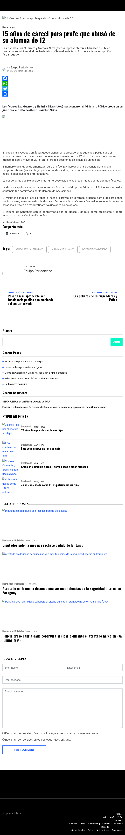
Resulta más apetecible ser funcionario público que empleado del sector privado (31, 299)
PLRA (120, 817)
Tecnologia (117, 830)
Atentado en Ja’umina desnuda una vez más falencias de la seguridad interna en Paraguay (61, 590)
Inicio (104, 817)
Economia (93, 824)
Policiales (8, 27)
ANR (112, 817)
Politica (119, 814)
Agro (83, 824)
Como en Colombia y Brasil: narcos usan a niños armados (36, 372)
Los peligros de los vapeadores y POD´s (95, 298)
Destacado (26, 426)
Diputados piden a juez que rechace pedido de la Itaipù (42, 545)
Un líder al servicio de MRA (36, 401)
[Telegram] (5, 88)
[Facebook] (5, 78)
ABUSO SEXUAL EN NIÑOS (29, 249)
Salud (90, 830)
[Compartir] (5, 94)
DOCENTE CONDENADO (94, 249)
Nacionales (117, 820)
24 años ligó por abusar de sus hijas (24, 361)
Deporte (105, 827)
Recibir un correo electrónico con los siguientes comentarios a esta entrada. (51, 733)
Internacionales (78, 830)
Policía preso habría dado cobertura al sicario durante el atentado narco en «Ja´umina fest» (62, 638)
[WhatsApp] (5, 83)
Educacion (72, 824)
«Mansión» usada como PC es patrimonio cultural (31, 378)
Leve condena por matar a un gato (23, 367)
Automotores (103, 830)
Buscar (7, 331)
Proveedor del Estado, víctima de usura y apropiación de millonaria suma (67, 407)
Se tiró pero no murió (16, 384)
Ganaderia (106, 824)
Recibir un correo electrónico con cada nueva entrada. (38, 739)
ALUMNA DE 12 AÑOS (63, 249)
